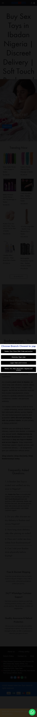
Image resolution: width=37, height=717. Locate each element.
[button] (34, 346)
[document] (18, 358)
